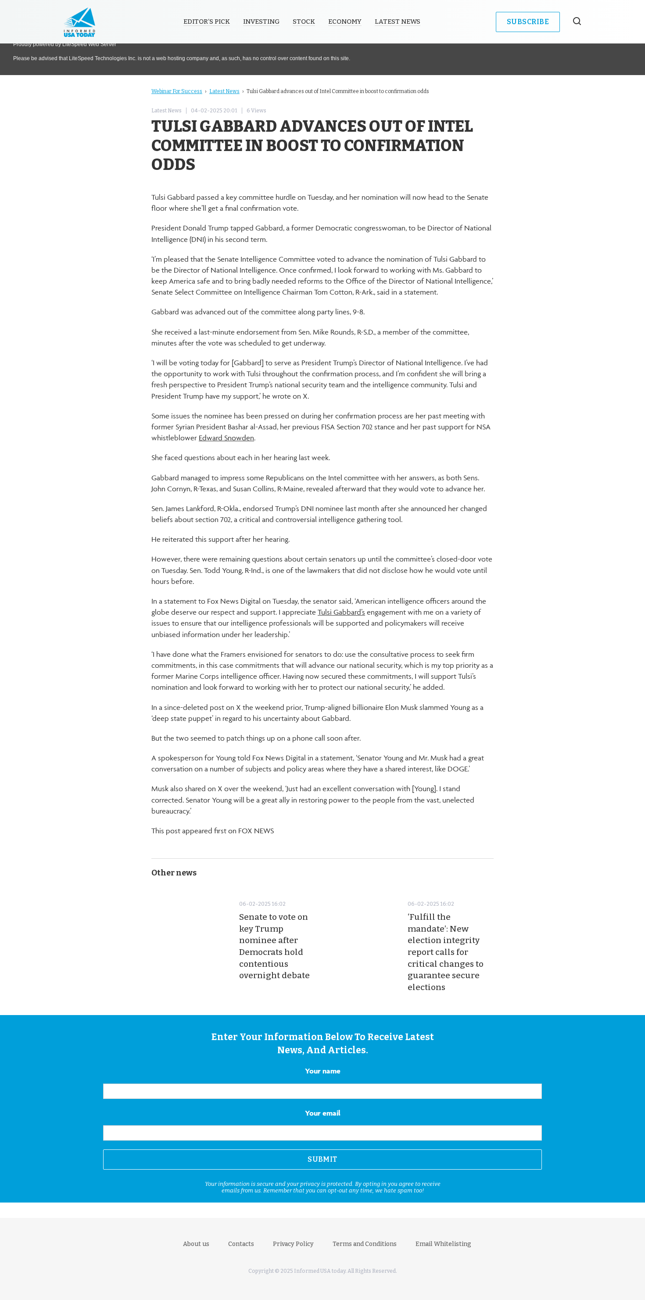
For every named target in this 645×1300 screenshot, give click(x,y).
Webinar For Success (176, 91)
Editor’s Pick (206, 21)
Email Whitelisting (443, 1244)
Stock (304, 21)
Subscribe (528, 22)
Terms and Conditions (365, 1244)
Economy (345, 21)
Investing (261, 21)
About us (196, 1244)
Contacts (241, 1244)
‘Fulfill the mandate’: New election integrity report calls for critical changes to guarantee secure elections (446, 952)
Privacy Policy (293, 1244)
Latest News (397, 21)
